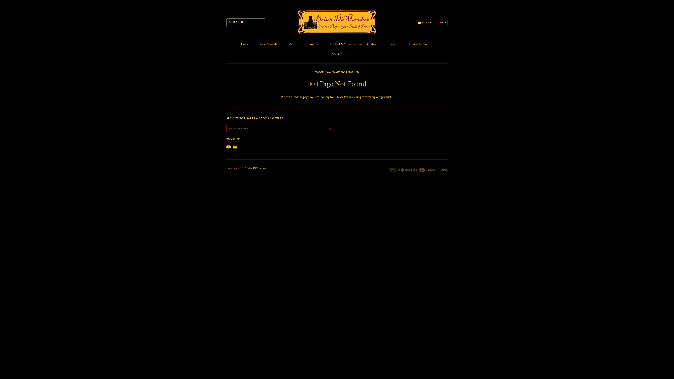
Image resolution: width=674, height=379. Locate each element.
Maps (291, 44)
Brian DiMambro (256, 168)
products (386, 97)
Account (337, 54)
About (394, 44)
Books (311, 44)
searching (355, 97)
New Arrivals (268, 44)
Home (245, 44)
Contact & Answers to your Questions (354, 44)
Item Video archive (421, 44)
